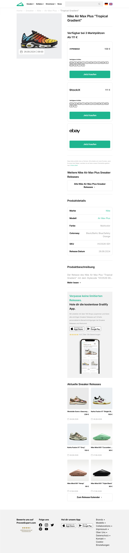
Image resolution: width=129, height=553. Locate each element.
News (59, 4)
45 (107, 62)
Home (19, 10)
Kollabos (39, 4)
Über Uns (100, 532)
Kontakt (100, 538)
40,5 (79, 62)
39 (75, 62)
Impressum (101, 529)
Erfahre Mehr (74, 165)
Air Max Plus (50, 10)
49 (83, 65)
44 (99, 62)
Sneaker (30, 4)
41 (83, 62)
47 (79, 65)
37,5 (71, 103)
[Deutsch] (106, 4)
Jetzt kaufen (89, 74)
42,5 (91, 62)
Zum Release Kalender (88, 497)
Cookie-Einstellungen (102, 543)
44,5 (102, 62)
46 (75, 65)
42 (87, 62)
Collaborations (103, 526)
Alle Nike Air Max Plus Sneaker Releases (90, 185)
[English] (110, 4)
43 (95, 62)
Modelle (100, 523)
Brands (99, 519)
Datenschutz (102, 535)
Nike (39, 10)
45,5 (71, 65)
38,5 (71, 62)
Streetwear (50, 4)
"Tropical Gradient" (69, 10)
